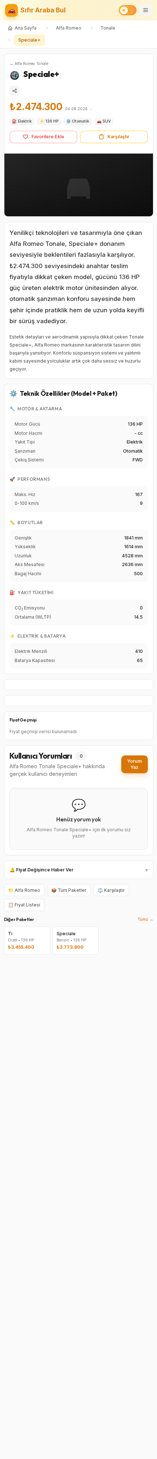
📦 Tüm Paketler (69, 890)
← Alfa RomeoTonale (28, 63)
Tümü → (145, 919)
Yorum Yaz (134, 764)
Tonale (107, 28)
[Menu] (145, 10)
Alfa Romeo (68, 28)
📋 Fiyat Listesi (24, 904)
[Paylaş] (14, 91)
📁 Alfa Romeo (24, 890)
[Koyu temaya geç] (128, 10)
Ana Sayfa (26, 28)
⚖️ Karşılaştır (111, 890)
